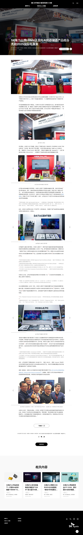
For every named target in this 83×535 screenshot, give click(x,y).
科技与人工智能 (41, 6)
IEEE (51, 494)
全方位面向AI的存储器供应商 (39, 48)
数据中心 (57, 48)
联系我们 (19, 518)
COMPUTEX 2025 (16, 48)
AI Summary (64, 48)
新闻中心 (27, 6)
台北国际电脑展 (50, 48)
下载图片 (40, 425)
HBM (22, 48)
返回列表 (41, 444)
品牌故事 (55, 6)
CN (77, 3)
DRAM (73, 494)
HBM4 (25, 48)
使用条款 (19, 520)
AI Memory (11, 494)
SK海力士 (20, 49)
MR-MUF (31, 494)
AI (7, 494)
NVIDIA (30, 48)
